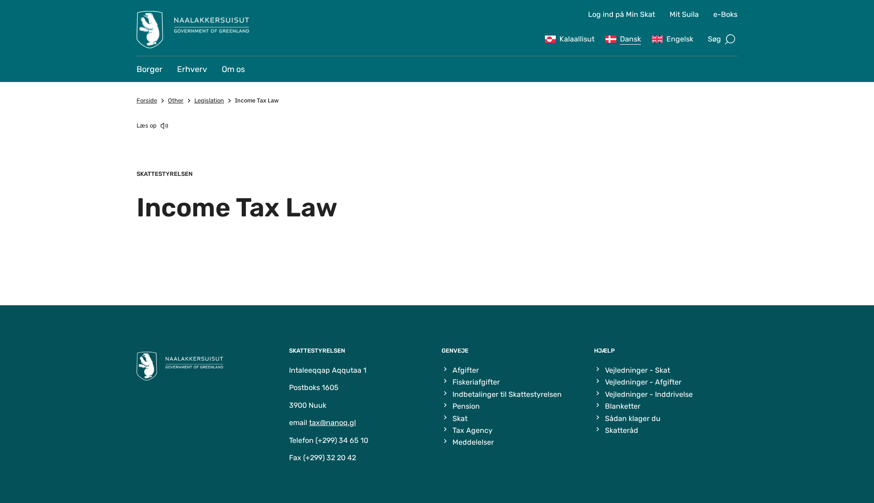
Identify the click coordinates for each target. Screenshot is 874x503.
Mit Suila (684, 14)
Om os (233, 69)
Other (175, 100)
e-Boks (725, 14)
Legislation (209, 100)
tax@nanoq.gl (332, 422)
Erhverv (192, 69)
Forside (147, 100)
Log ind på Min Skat (621, 14)
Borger (150, 69)
